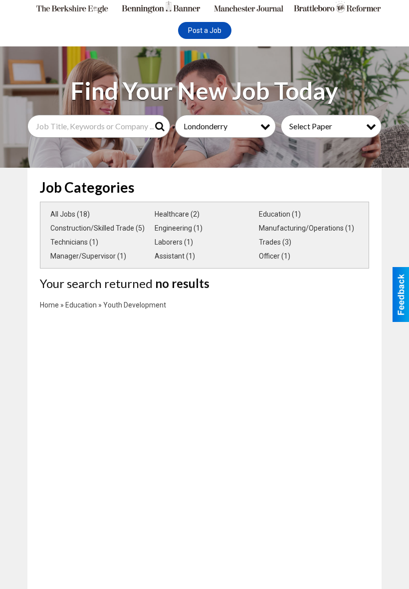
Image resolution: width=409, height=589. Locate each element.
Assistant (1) (175, 256)
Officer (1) (274, 256)
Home (49, 305)
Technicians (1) (74, 242)
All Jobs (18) (70, 214)
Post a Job (204, 30)
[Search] (162, 126)
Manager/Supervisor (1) (88, 256)
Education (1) (280, 214)
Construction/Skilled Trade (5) (97, 228)
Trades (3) (275, 242)
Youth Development (134, 305)
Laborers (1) (174, 242)
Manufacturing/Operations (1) (306, 228)
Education (81, 305)
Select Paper (310, 126)
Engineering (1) (179, 228)
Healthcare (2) (177, 214)
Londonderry (205, 126)
